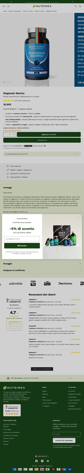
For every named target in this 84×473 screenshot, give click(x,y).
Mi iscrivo (22, 246)
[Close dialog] (79, 216)
